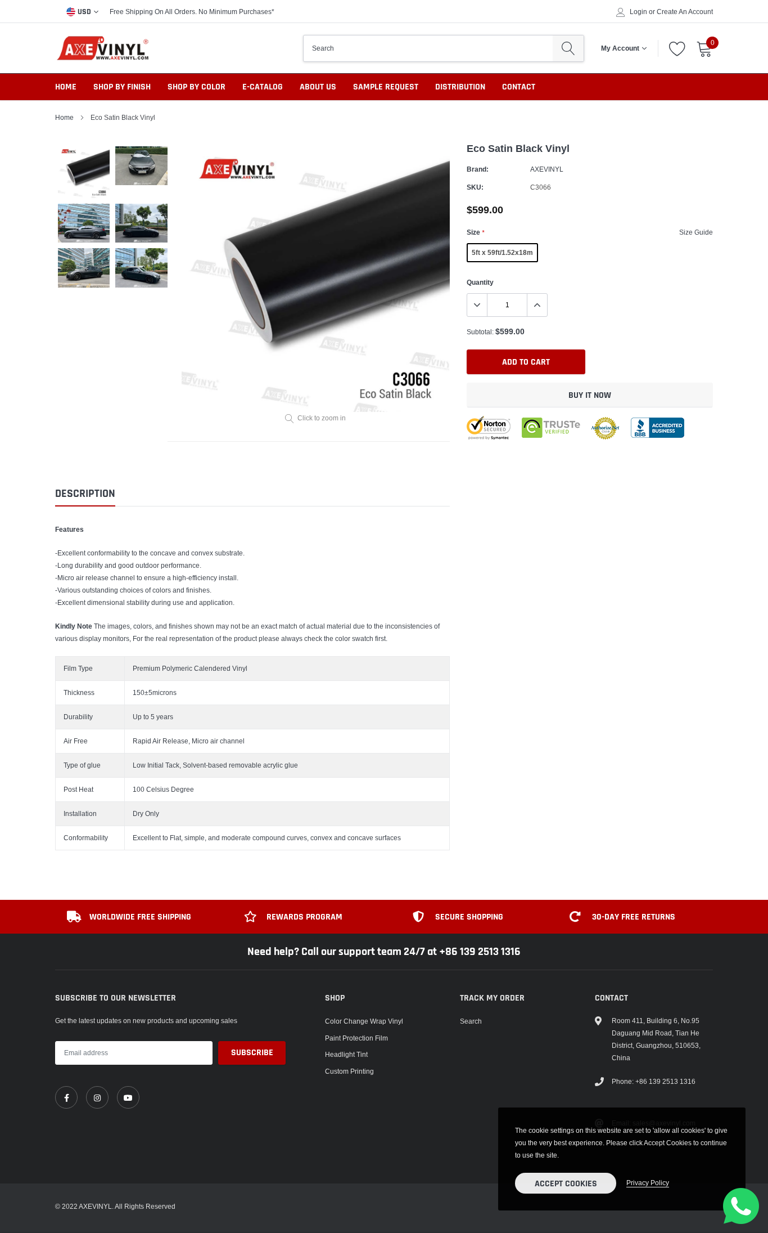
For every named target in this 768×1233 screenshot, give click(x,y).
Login (638, 11)
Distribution (460, 87)
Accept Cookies (566, 1184)
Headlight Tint (346, 1054)
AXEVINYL (546, 169)
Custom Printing (349, 1071)
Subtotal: (480, 332)
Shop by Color (196, 87)
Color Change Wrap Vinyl (364, 1021)
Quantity (480, 282)
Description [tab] (85, 494)
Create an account (685, 11)
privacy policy (647, 1182)
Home (65, 87)
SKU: (475, 187)
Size (475, 232)
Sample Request (385, 87)
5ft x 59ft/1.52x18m (502, 252)
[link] (66, 1097)
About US (318, 87)
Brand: (478, 169)
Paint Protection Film (356, 1038)
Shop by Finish (122, 87)
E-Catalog (262, 87)
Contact (518, 87)
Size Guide (696, 232)
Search (471, 1021)
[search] (568, 48)
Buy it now (589, 395)
